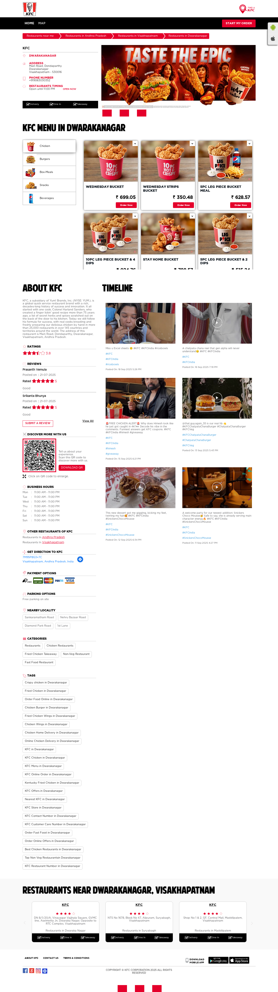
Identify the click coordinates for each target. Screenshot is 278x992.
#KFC (109, 354)
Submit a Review (37, 423)
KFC (65, 904)
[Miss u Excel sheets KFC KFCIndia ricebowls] (140, 324)
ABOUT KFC (31, 958)
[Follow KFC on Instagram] (38, 971)
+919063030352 (39, 80)
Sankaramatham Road (39, 617)
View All (88, 421)
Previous (26, 922)
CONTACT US (50, 958)
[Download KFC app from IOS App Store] (239, 962)
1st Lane (62, 626)
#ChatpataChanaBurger (196, 440)
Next (253, 922)
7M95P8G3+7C (32, 557)
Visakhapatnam (53, 542)
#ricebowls (112, 364)
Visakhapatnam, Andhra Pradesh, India (48, 561)
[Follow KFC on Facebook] (25, 971)
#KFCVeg (188, 445)
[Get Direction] (80, 562)
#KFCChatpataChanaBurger (199, 435)
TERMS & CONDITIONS (76, 958)
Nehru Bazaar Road (73, 617)
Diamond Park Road (38, 626)
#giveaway (112, 454)
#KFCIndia (112, 359)
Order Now (126, 205)
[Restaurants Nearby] (247, 10)
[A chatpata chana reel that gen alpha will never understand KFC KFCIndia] (217, 324)
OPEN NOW (69, 89)
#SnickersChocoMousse (120, 535)
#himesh (111, 448)
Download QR (72, 467)
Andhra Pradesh (53, 537)
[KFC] (30, 15)
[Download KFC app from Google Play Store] (218, 962)
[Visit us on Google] (32, 971)
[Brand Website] (45, 971)
